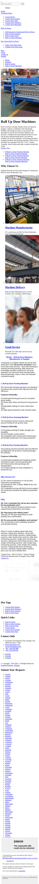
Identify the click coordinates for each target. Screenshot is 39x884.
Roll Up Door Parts (12, 36)
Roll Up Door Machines (13, 38)
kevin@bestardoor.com (13, 646)
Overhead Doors (6, 13)
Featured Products (7, 665)
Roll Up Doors (6, 28)
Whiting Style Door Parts (13, 47)
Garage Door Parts (11, 21)
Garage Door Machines (13, 25)
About (3, 52)
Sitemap (17, 665)
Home (3, 11)
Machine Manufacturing (18, 227)
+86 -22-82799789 (11, 650)
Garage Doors (10, 17)
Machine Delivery (15, 287)
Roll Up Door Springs (12, 34)
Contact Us (5, 558)
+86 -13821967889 (11, 648)
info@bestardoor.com (12, 645)
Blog (2, 51)
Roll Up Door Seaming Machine (16, 161)
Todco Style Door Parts (13, 45)
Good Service (12, 347)
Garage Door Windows (13, 23)
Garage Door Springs (12, 19)
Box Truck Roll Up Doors (10, 41)
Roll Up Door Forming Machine (16, 154)
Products (8, 62)
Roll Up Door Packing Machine (16, 157)
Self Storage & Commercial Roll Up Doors (20, 32)
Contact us (4, 54)
